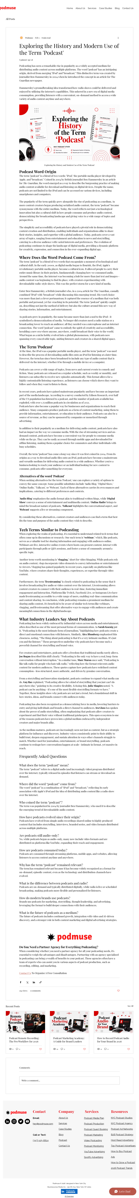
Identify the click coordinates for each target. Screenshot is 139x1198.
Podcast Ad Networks (122, 1129)
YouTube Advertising (94, 1151)
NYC (113, 1123)
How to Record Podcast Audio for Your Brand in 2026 (113, 1040)
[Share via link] (40, 982)
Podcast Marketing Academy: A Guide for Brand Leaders (69, 1040)
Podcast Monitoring (94, 1146)
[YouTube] (27, 1121)
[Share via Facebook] (20, 982)
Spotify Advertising (93, 1157)
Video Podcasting (93, 1140)
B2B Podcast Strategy (122, 1134)
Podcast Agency (124, 1123)
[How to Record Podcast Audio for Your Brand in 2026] (113, 1022)
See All (130, 1006)
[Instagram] (14, 1121)
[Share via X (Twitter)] (27, 982)
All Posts (10, 19)
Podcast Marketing (93, 1135)
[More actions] (118, 37)
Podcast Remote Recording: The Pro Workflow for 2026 (24, 1040)
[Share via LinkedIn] (34, 982)
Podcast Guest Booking (96, 1129)
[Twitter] (20, 1121)
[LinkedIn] (7, 1121)
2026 (64, 1183)
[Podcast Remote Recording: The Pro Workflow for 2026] (25, 1022)
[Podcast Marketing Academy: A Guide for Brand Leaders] (69, 1022)
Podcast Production (94, 1123)
